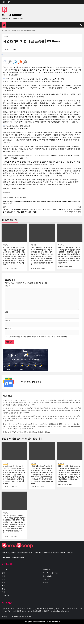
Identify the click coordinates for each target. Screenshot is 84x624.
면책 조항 (46, 579)
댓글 (7, 286)
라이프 (4, 579)
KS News (13, 49)
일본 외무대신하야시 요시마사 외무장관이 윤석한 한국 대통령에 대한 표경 (62, 209)
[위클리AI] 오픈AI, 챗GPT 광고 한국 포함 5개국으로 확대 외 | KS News (26, 432)
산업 (3, 589)
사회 (3, 585)
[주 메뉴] (9, 25)
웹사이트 (8, 329)
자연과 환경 (6, 595)
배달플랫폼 (10, 201)
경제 (3, 573)
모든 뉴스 (46, 582)
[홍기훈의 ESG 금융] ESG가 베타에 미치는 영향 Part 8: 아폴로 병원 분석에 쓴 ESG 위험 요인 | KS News (22, 209)
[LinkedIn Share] (15, 62)
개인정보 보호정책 (25, 617)
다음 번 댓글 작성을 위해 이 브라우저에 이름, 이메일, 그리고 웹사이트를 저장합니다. (38, 337)
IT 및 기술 (5, 36)
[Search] (81, 25)
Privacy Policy (47, 576)
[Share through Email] (25, 62)
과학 (3, 576)
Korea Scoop (12, 15)
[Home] (4, 25)
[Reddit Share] (20, 62)
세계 (3, 592)
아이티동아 (14, 268)
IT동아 (9, 197)
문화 (3, 582)
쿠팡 (9, 203)
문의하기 (5, 617)
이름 (7, 312)
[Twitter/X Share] (10, 62)
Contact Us (46, 570)
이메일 (8, 320)
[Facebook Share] (5, 62)
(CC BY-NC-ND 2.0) (19, 197)
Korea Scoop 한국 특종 (50, 573)
